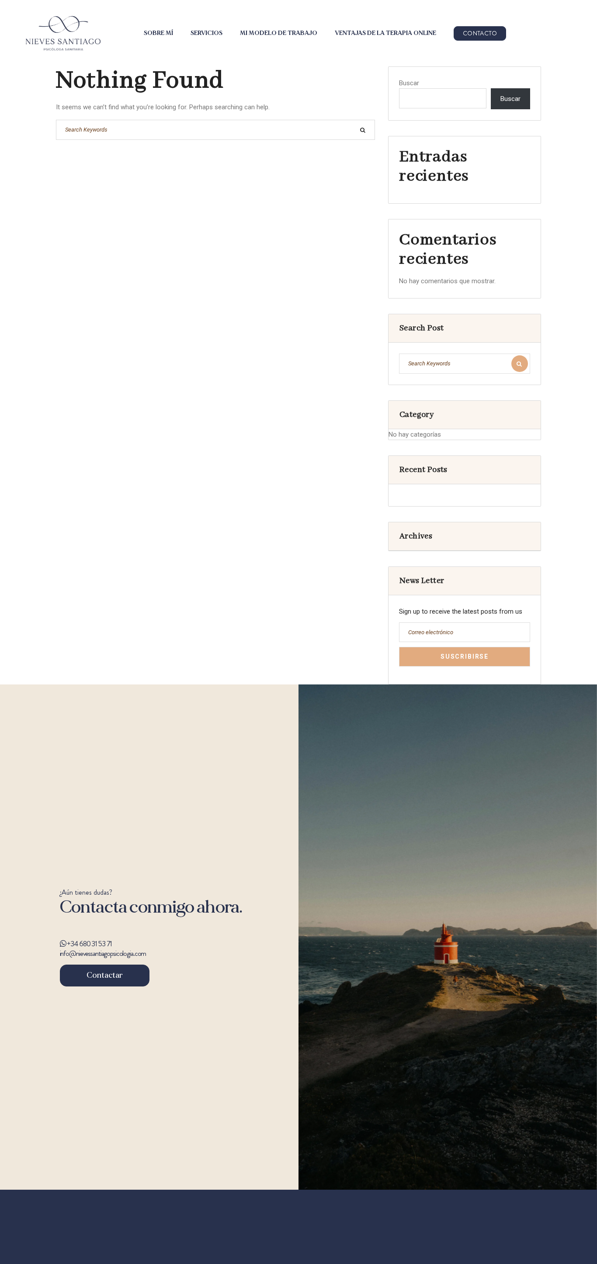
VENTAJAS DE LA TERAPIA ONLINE (385, 33)
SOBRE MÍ (158, 33)
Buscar (409, 83)
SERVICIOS (206, 33)
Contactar (105, 975)
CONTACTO (480, 33)
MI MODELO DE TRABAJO (278, 33)
